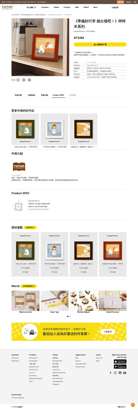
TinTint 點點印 (91, 62)
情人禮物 (30, 7)
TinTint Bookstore (26, 15)
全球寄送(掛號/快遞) (93, 77)
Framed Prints (34, 367)
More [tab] (95, 7)
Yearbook (56, 384)
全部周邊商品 (28, 286)
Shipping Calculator (36, 378)
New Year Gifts (58, 378)
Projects (67, 7)
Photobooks (33, 361)
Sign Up (120, 2)
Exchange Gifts (58, 381)
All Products (33, 358)
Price (31, 381)
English (122, 407)
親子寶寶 (55, 364)
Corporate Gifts (80, 364)
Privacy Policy (80, 367)
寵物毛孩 (55, 367)
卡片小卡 (32, 372)
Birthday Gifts (57, 361)
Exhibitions (15, 361)
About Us (99, 358)
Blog (97, 361)
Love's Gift (56, 369)
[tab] (45, 7)
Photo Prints (33, 369)
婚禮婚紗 (55, 358)
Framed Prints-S (92, 65)
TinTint (16, 15)
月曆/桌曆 (32, 364)
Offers (86, 7)
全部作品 (29, 227)
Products (45, 7)
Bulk (77, 7)
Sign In (128, 2)
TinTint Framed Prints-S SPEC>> (39, 209)
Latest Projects (40, 15)
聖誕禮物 (55, 375)
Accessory (33, 375)
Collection (15, 358)
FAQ (135, 2)
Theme (56, 7)
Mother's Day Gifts (59, 372)
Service (78, 361)
